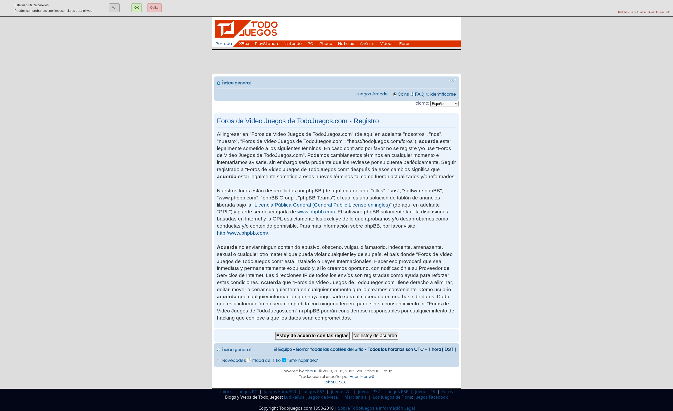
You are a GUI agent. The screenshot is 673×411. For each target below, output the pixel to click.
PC (310, 44)
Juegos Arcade (372, 94)
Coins (403, 94)
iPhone (325, 44)
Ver (114, 7)
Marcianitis (355, 397)
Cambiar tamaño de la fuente (452, 80)
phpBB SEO (336, 382)
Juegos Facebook (431, 397)
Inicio (225, 391)
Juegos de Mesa (322, 397)
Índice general (236, 83)
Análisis (367, 44)
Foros (404, 44)
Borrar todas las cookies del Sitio (330, 349)
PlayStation (266, 44)
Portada (224, 44)
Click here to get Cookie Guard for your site (644, 12)
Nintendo (293, 44)
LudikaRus (294, 397)
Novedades (233, 360)
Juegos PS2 (369, 391)
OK (136, 7)
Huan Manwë (362, 376)
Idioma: (422, 103)
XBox (244, 44)
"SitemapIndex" (302, 360)
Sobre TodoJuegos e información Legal (376, 408)
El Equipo (282, 349)
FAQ (419, 94)
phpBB (311, 371)
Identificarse (443, 94)
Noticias (346, 44)
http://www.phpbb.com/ (242, 233)
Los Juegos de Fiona (392, 397)
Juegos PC (247, 391)
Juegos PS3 (313, 391)
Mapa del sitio (266, 360)
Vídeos (387, 44)
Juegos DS (425, 391)
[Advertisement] (339, 62)
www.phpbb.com (316, 211)
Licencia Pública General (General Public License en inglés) (322, 205)
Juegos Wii (341, 391)
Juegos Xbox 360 (280, 391)
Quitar (154, 7)
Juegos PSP (397, 391)
